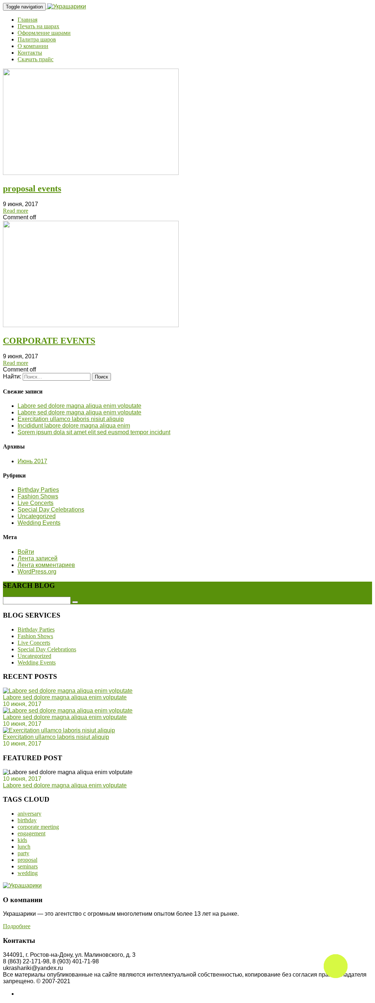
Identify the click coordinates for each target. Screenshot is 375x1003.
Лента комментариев (46, 565)
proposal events (32, 188)
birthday (27, 820)
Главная (27, 20)
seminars (28, 866)
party (23, 853)
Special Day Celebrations (51, 509)
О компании (33, 46)
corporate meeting (38, 827)
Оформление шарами (44, 33)
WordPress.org (37, 571)
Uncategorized (37, 516)
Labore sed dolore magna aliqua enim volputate (79, 406)
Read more (15, 211)
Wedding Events (39, 523)
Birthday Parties (38, 490)
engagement (31, 833)
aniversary (29, 813)
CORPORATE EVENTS (49, 340)
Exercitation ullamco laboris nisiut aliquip (71, 419)
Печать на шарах (38, 26)
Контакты (30, 53)
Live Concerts (35, 503)
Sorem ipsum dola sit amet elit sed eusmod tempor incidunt (94, 432)
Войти (26, 552)
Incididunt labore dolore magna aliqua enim (74, 425)
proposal (27, 860)
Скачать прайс (35, 59)
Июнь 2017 (32, 461)
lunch (24, 846)
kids (22, 840)
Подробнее (16, 926)
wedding (28, 873)
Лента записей (37, 558)
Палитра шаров (37, 39)
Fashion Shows (38, 496)
